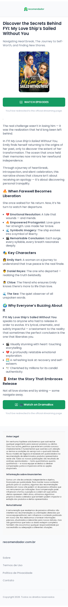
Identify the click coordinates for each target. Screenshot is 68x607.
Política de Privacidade (17, 573)
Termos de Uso (12, 565)
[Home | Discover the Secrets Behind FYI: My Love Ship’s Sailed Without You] (34, 9)
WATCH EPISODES (36, 102)
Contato (8, 580)
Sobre (6, 558)
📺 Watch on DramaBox (36, 405)
